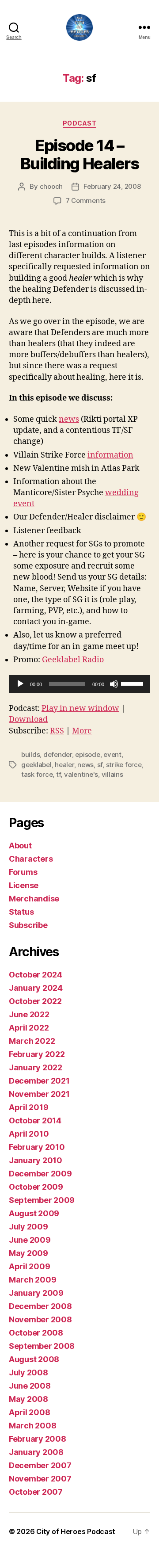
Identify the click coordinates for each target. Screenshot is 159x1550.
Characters (31, 858)
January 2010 (35, 1160)
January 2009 (36, 1293)
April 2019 (28, 1107)
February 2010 (37, 1147)
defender (57, 754)
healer (64, 764)
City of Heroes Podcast (75, 1531)
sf (100, 764)
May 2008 (28, 1399)
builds (30, 754)
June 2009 (30, 1240)
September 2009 (42, 1200)
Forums (23, 872)
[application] (79, 684)
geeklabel (36, 764)
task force (37, 774)
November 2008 (40, 1319)
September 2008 (42, 1346)
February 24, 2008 (112, 186)
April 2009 (29, 1266)
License (23, 885)
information (110, 455)
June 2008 (30, 1385)
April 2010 (29, 1133)
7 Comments (86, 200)
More (82, 731)
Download (28, 719)
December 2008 (40, 1306)
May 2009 (28, 1253)
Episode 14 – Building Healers (79, 154)
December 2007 (40, 1465)
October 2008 (36, 1332)
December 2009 (40, 1173)
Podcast (80, 123)
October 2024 (35, 974)
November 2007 (40, 1478)
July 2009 (28, 1226)
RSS (57, 731)
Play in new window (80, 708)
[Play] (20, 684)
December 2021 (39, 1080)
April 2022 (29, 1027)
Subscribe (28, 925)
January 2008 (36, 1452)
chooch (51, 186)
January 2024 (36, 988)
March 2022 (32, 1041)
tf (58, 774)
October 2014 (35, 1120)
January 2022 (35, 1067)
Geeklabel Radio (73, 660)
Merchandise (34, 898)
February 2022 (37, 1054)
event (112, 754)
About (20, 845)
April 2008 (29, 1412)
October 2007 (36, 1492)
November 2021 (39, 1094)
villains (112, 774)
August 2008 (34, 1359)
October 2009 (36, 1186)
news (69, 419)
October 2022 (35, 1001)
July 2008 (28, 1372)
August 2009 (34, 1213)
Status (21, 911)
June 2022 (29, 1014)
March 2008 (32, 1425)
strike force (124, 764)
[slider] (133, 683)
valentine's (81, 774)
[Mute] (114, 684)
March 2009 (32, 1279)
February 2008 (37, 1438)
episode (87, 754)
